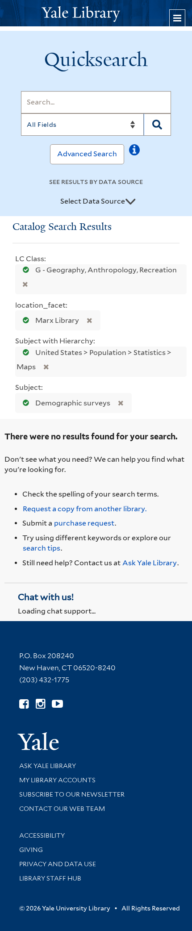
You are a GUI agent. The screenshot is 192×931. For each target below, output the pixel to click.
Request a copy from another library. (84, 509)
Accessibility (42, 835)
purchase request (84, 523)
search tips (41, 548)
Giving (31, 849)
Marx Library (57, 320)
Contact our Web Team (62, 808)
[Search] (157, 124)
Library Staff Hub (50, 878)
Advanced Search (87, 154)
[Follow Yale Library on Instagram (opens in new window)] (40, 704)
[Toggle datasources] (130, 201)
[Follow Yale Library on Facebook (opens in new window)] (24, 704)
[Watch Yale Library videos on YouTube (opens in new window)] (57, 704)
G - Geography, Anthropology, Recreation (105, 270)
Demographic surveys (73, 403)
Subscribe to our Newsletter (72, 794)
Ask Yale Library (149, 563)
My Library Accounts (57, 780)
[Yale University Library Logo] (96, 13)
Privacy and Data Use (57, 864)
